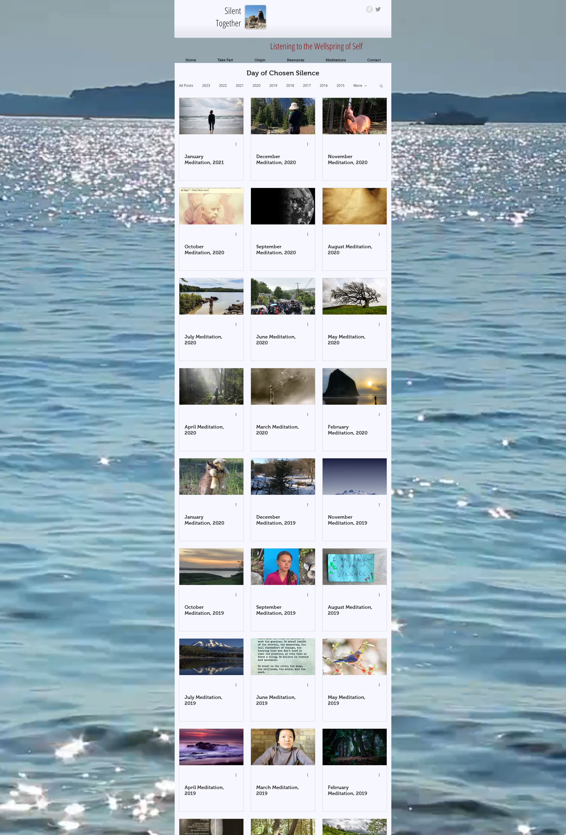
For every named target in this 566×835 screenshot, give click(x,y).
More (357, 85)
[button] (381, 86)
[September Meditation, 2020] (283, 206)
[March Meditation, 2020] (283, 386)
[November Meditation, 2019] (355, 476)
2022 (223, 85)
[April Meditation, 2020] (211, 386)
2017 (307, 85)
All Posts (186, 85)
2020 (256, 85)
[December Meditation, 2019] (283, 476)
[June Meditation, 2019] (283, 657)
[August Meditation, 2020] (355, 206)
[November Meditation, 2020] (355, 116)
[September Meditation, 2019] (283, 566)
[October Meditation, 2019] (211, 566)
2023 (206, 85)
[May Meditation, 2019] (355, 657)
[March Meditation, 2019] (283, 747)
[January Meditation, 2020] (211, 476)
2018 (290, 85)
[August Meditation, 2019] (355, 566)
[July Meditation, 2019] (211, 657)
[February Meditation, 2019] (355, 747)
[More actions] (237, 144)
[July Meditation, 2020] (211, 296)
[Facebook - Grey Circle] (369, 9)
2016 (324, 85)
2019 (273, 85)
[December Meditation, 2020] (283, 116)
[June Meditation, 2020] (283, 296)
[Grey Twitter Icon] (378, 9)
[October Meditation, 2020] (211, 206)
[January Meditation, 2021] (211, 116)
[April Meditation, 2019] (211, 747)
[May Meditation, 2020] (355, 296)
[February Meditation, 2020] (355, 386)
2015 (340, 85)
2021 (240, 85)
